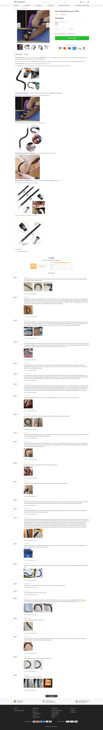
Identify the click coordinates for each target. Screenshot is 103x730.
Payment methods (55, 712)
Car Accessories (39, 5)
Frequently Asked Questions (57, 710)
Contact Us (35, 715)
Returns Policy (54, 715)
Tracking (53, 717)
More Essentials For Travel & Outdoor (82, 5)
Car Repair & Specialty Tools (64, 5)
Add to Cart (72, 38)
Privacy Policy (35, 712)
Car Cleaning (50, 5)
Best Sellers (16, 5)
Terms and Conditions (37, 713)
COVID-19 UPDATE (36, 717)
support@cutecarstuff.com (19, 710)
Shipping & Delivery (55, 713)
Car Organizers (27, 5)
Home (15, 8)
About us (34, 710)
